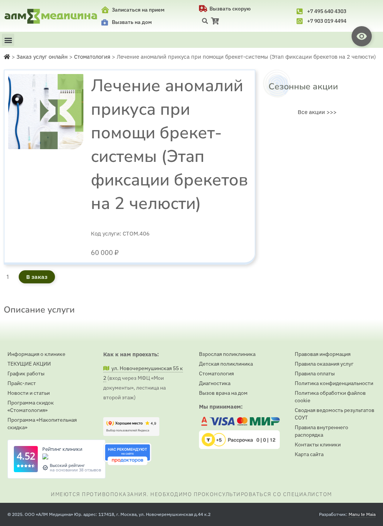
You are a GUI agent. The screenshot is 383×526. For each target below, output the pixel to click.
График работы (26, 373)
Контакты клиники (318, 444)
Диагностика (214, 383)
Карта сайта (309, 454)
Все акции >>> (317, 112)
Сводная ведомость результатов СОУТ (334, 414)
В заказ (37, 276)
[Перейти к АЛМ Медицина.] (7, 56)
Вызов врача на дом (223, 393)
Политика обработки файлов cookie (330, 397)
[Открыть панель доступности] (362, 36)
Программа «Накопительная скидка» (42, 423)
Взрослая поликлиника (227, 354)
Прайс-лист (21, 383)
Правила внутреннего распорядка (321, 431)
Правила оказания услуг (324, 363)
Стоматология (216, 373)
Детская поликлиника (226, 363)
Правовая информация (322, 354)
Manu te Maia (362, 514)
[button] (205, 21)
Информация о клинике (36, 354)
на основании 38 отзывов (75, 470)
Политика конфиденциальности (334, 383)
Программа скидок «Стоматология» (30, 406)
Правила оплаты (315, 373)
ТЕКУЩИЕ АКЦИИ (29, 363)
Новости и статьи (28, 393)
